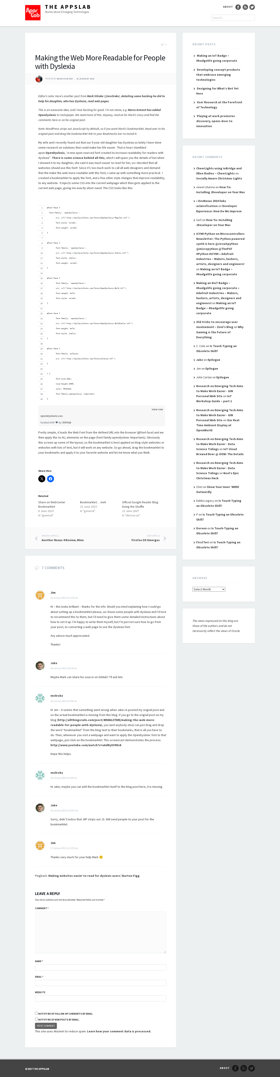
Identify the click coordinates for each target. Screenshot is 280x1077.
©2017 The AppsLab (37, 1068)
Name (39, 961)
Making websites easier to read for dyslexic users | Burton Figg (94, 876)
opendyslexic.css (51, 415)
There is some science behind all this (78, 158)
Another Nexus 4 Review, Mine (63, 538)
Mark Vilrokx (95, 96)
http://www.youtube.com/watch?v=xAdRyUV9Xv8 (86, 745)
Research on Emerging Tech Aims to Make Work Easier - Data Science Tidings (219, 444)
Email (39, 976)
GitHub (66, 422)
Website (40, 992)
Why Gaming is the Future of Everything (219, 332)
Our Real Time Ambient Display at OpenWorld (217, 425)
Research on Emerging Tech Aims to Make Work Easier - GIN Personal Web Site (219, 391)
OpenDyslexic (47, 115)
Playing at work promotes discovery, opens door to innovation (215, 121)
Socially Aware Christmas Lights (219, 178)
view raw (157, 409)
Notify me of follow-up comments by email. (65, 1013)
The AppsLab (68, 6)
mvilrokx (113, 96)
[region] (101, 298)
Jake (54, 663)
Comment (42, 908)
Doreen (201, 528)
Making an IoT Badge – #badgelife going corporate (216, 308)
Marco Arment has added (144, 110)
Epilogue (214, 360)
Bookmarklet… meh (93, 502)
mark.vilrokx (65, 78)
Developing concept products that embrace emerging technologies (218, 75)
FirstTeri (202, 542)
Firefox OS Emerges (145, 538)
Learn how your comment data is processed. (119, 1031)
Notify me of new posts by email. (58, 1019)
